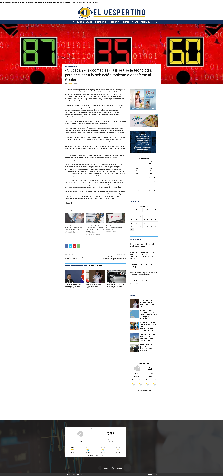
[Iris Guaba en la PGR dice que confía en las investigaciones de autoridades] (134, 348)
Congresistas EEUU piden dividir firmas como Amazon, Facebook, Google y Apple (148, 337)
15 (152, 220)
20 (144, 223)
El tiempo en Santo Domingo (144, 194)
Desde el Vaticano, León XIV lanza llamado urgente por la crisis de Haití (95, 286)
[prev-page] (66, 291)
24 (131, 226)
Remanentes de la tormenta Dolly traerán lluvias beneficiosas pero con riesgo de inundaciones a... (148, 315)
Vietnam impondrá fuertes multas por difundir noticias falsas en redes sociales (73, 227)
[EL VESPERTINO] (111, 12)
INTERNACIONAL (69, 282)
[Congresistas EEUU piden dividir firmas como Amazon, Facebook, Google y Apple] (134, 337)
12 (140, 220)
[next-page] (69, 291)
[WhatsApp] (78, 246)
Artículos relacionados (76, 266)
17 (131, 223)
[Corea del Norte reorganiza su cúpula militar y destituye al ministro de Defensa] (74, 276)
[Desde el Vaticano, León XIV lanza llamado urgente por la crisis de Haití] (95, 276)
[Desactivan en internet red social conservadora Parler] (115, 218)
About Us (150, 474)
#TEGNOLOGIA (110, 282)
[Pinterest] (74, 246)
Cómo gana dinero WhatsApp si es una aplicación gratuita (77, 258)
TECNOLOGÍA (145, 22)
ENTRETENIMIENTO (102, 22)
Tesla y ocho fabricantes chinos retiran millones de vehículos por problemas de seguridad (116, 286)
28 (148, 226)
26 (140, 226)
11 (136, 220)
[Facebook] (66, 246)
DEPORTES (125, 22)
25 (136, 226)
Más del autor (95, 266)
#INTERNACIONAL (90, 282)
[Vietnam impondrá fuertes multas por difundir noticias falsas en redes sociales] (74, 218)
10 (131, 220)
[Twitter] (70, 246)
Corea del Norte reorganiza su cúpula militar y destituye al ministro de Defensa (73, 286)
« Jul (131, 232)
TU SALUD (134, 22)
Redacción (69, 83)
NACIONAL (80, 22)
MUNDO (89, 22)
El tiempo (139, 390)
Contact (156, 474)
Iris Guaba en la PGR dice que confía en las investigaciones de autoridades (148, 348)
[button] (156, 22)
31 (131, 230)
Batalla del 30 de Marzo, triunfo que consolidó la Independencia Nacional (114, 258)
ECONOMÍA (115, 22)
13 (144, 220)
